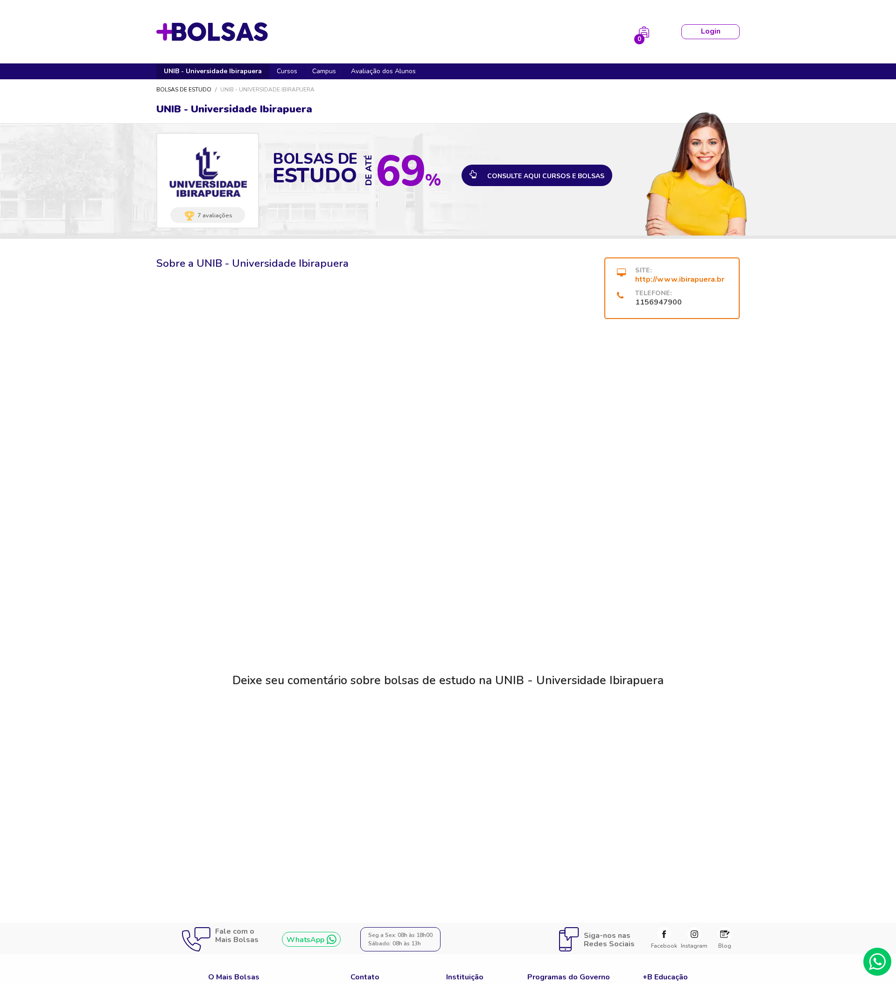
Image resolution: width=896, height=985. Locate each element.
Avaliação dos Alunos (383, 71)
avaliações (214, 215)
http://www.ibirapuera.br (679, 279)
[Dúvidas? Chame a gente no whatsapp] (877, 961)
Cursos (287, 71)
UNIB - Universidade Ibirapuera (213, 71)
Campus (324, 71)
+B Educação (665, 977)
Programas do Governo (568, 977)
